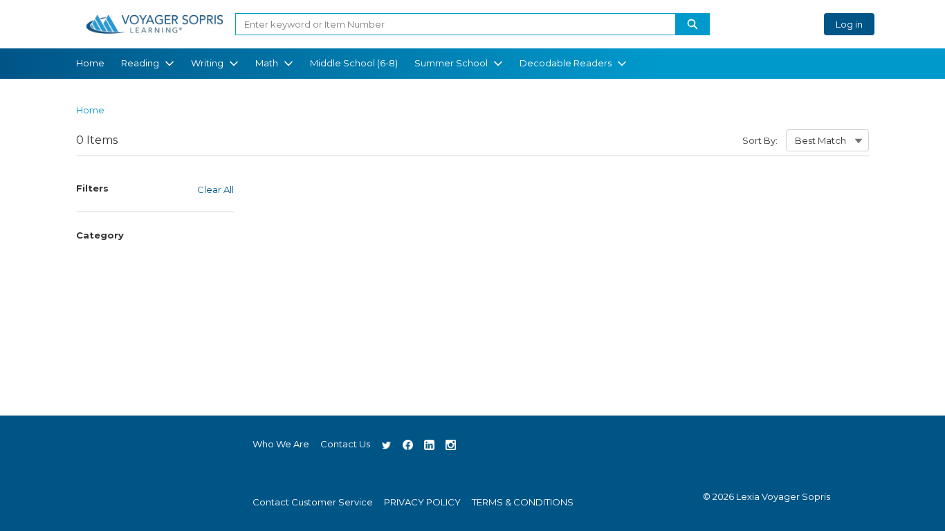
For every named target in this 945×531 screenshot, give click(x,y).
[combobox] (450, 24)
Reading (140, 62)
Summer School (451, 62)
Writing (207, 62)
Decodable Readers (566, 62)
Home (90, 62)
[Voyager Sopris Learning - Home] (154, 24)
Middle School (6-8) (354, 62)
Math (266, 62)
